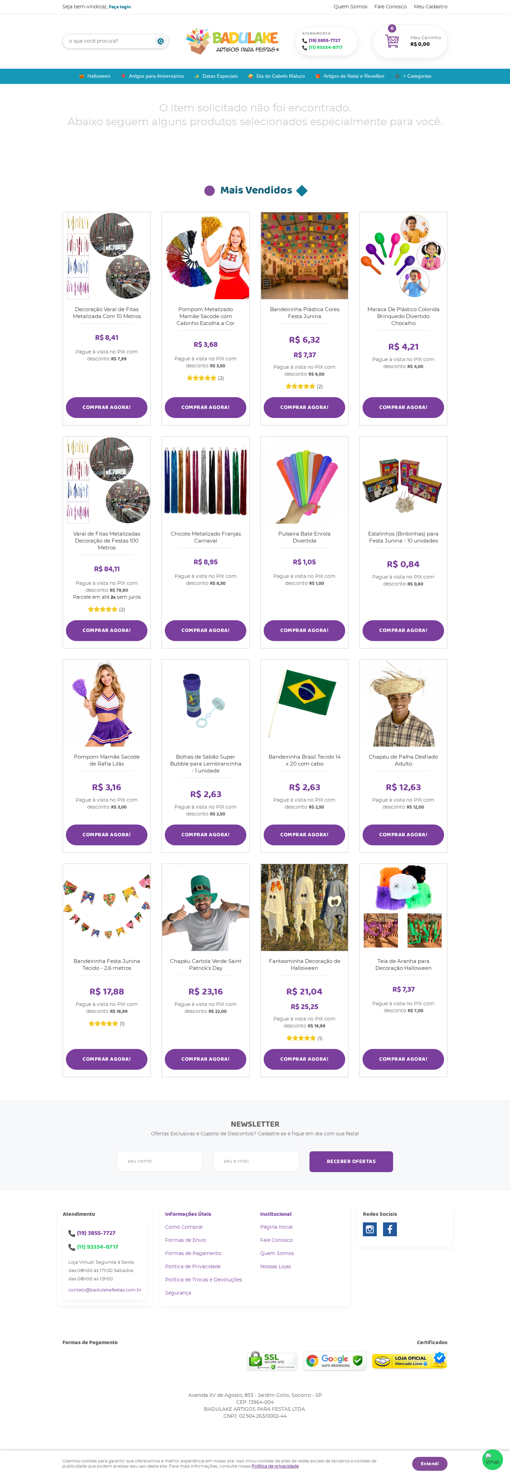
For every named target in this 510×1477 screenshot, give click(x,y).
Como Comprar (184, 1227)
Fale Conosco (390, 7)
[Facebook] (390, 1229)
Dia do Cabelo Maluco (280, 76)
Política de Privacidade (193, 1266)
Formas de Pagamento (193, 1253)
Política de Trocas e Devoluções (203, 1280)
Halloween (98, 76)
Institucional (275, 1214)
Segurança (178, 1293)
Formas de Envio (185, 1240)
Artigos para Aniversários (156, 76)
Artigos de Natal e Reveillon (354, 76)
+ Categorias (417, 76)
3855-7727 (324, 40)
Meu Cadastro (431, 7)
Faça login (120, 7)
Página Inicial (276, 1227)
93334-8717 (325, 47)
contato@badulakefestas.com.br (105, 1290)
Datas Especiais (220, 76)
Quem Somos (350, 7)
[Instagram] (370, 1229)
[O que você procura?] (161, 41)
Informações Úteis (188, 1214)
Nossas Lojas (275, 1266)
